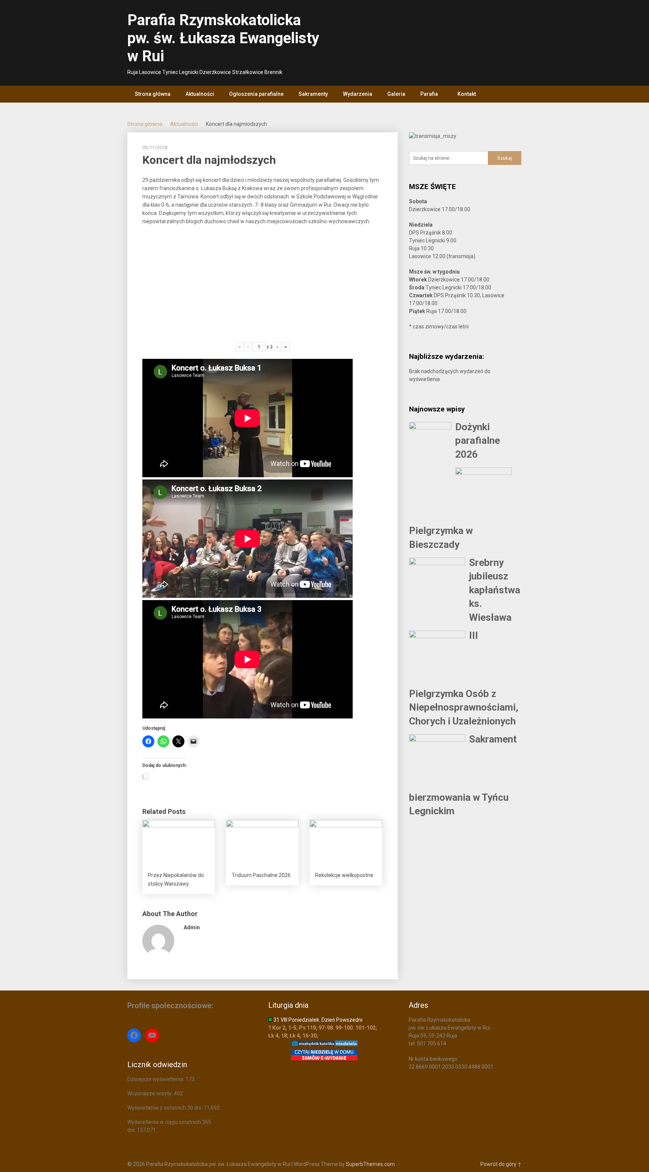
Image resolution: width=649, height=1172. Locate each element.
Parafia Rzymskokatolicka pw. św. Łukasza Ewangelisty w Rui (223, 38)
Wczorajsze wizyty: (150, 1093)
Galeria (396, 94)
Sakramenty (313, 94)
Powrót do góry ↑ (501, 1164)
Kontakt (466, 94)
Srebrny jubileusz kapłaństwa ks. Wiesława (494, 590)
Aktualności (200, 94)
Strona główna (153, 94)
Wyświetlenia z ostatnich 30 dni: (165, 1108)
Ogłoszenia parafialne (256, 94)
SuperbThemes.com (370, 1164)
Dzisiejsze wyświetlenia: (156, 1079)
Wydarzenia (357, 94)
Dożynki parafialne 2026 (477, 440)
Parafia (429, 94)
